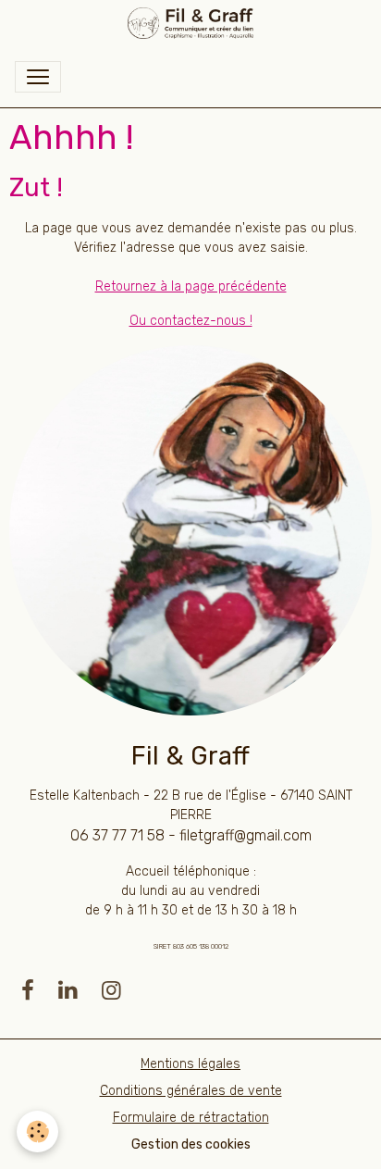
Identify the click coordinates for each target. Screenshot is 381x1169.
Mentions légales (190, 1064)
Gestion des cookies (191, 1144)
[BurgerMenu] (38, 77)
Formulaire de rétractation (191, 1117)
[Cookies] (37, 1131)
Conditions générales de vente (191, 1091)
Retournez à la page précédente (191, 286)
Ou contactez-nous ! (190, 321)
